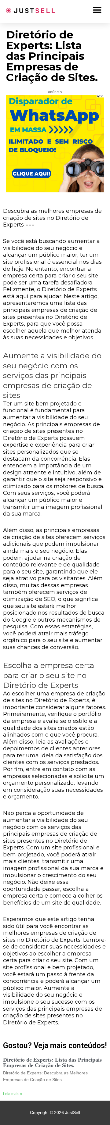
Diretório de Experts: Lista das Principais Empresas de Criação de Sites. (52, 1062)
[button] (97, 10)
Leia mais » (12, 1094)
